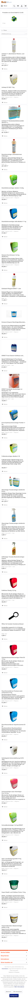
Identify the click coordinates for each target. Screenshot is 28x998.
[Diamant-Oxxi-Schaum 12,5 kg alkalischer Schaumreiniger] (14, 247)
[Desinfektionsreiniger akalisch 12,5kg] (14, 180)
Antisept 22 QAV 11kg (8, 87)
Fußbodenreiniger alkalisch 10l (11, 456)
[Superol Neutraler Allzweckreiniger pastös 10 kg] (14, 918)
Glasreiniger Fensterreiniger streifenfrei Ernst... (13, 490)
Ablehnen (8, 991)
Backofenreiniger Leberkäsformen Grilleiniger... (12, 155)
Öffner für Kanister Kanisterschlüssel (12, 624)
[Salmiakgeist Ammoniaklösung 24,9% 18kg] (14, 750)
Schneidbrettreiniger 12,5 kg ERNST (12, 825)
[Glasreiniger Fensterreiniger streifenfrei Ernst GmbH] (14, 482)
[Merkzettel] (17, 5)
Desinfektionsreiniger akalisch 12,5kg (13, 188)
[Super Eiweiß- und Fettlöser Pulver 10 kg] (14, 884)
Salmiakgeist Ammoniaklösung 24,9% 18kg (13, 758)
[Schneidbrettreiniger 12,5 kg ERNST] (14, 817)
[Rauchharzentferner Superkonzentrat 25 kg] (14, 716)
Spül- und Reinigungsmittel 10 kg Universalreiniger (11, 859)
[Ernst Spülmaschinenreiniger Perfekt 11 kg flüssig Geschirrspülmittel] (14, 414)
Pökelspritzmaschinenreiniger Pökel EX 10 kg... (13, 658)
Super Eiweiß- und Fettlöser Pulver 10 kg (14, 892)
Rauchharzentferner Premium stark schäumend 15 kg (12, 691)
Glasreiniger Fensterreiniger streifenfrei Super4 (13, 524)
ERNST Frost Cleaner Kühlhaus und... (13, 355)
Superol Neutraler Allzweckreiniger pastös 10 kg (12, 926)
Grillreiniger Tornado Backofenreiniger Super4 (13, 557)
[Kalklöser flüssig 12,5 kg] (14, 582)
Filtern (5, 30)
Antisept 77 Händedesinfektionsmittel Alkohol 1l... (13, 121)
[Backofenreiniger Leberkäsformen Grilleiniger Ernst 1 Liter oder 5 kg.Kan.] (14, 146)
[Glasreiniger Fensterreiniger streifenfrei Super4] (14, 515)
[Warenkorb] (25, 5)
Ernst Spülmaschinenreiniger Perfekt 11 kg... (13, 423)
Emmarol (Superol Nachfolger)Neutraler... (14, 322)
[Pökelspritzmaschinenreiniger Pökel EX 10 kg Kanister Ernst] (14, 649)
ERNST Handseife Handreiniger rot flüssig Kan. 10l (12, 389)
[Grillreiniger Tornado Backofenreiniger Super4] (14, 549)
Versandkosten (5, 968)
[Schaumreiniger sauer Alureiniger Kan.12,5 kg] (14, 783)
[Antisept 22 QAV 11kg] (14, 79)
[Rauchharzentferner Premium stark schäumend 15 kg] (14, 683)
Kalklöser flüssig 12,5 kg (9, 590)
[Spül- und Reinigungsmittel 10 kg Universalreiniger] (14, 850)
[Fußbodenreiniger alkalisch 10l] (14, 448)
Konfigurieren (14, 995)
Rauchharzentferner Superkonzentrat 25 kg (13, 725)
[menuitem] (4, 5)
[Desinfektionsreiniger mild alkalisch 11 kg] (14, 213)
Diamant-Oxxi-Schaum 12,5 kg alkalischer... (10, 255)
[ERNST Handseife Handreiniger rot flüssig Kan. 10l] (14, 381)
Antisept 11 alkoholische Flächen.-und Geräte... (13, 54)
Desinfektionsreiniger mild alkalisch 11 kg (14, 221)
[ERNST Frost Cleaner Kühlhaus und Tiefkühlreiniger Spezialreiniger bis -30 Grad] (14, 347)
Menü (5, 6)
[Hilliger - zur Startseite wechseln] (6, 2)
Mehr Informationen (19, 987)
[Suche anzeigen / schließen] (14, 5)
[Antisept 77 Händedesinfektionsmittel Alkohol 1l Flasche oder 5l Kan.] (14, 113)
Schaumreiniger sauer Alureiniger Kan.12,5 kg (12, 792)
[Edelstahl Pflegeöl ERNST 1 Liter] (14, 280)
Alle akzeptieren (17, 991)
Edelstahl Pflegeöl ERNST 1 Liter (11, 288)
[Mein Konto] (21, 5)
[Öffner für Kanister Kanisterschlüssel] (14, 616)
